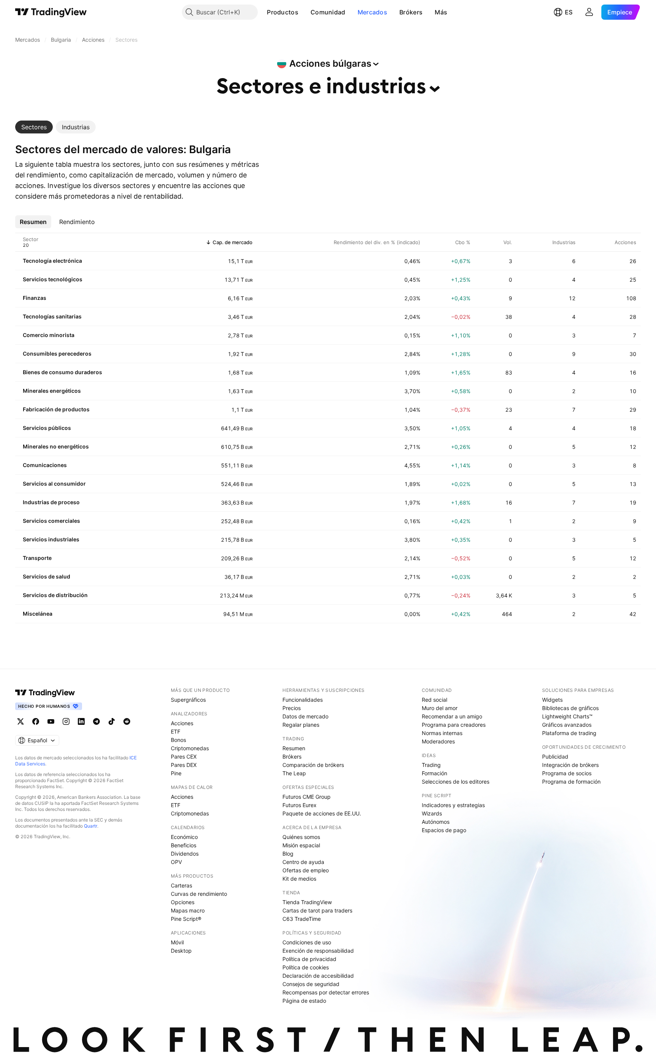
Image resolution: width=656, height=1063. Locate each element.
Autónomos (435, 821)
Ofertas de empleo (305, 870)
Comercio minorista (48, 335)
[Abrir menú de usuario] (589, 12)
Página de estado (304, 1000)
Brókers (411, 12)
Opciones (182, 902)
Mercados (372, 12)
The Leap (294, 773)
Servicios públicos (47, 428)
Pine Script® (186, 919)
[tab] (34, 127)
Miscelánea (37, 613)
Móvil (177, 942)
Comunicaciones (45, 465)
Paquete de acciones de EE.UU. (321, 813)
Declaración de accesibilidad (318, 975)
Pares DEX (184, 765)
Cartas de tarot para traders (317, 910)
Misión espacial (301, 845)
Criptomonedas (190, 748)
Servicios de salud (46, 576)
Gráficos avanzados (566, 724)
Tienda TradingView (307, 902)
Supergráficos (188, 699)
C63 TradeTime (301, 919)
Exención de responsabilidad (318, 950)
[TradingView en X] (20, 721)
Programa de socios (566, 773)
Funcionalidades (302, 699)
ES (568, 12)
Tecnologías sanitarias (52, 316)
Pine (176, 773)
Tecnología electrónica (52, 260)
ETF (175, 731)
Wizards (432, 813)
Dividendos (185, 853)
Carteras (181, 885)
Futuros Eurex (299, 805)
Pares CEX (184, 756)
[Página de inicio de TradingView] (51, 12)
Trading (431, 765)
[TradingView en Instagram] (66, 721)
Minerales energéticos (52, 390)
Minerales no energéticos (56, 446)
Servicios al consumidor (54, 483)
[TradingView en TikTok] (111, 721)
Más (441, 12)
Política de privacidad (309, 959)
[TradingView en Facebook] (35, 721)
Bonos (178, 740)
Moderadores (438, 741)
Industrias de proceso (51, 502)
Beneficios (183, 845)
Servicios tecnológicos (52, 279)
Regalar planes (300, 724)
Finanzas (34, 298)
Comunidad (328, 12)
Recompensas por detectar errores (325, 992)
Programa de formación (571, 781)
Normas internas (442, 733)
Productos (282, 12)
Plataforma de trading (569, 733)
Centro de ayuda (303, 862)
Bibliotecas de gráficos (570, 708)
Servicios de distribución (55, 595)
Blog (287, 853)
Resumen (293, 748)
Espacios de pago (444, 830)
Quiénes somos (301, 837)
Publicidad (555, 756)
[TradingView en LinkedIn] (81, 721)
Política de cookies (305, 967)
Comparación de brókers (313, 765)
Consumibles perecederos (57, 353)
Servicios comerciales (51, 520)
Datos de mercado (305, 716)
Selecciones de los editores (455, 781)
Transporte (37, 558)
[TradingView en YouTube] (51, 721)
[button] (304, 12)
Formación (434, 773)
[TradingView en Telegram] (96, 721)
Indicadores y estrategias (453, 805)
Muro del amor (439, 708)
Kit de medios (299, 878)
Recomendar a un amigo (452, 716)
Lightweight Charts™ (567, 716)
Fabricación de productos (56, 409)
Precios (291, 708)
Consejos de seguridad (310, 984)
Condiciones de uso (306, 942)
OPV (176, 862)
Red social (434, 699)
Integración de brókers (570, 765)
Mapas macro (188, 910)
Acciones (182, 723)
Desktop (181, 950)
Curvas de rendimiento (199, 894)
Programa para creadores (454, 724)
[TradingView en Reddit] (126, 721)
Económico (184, 837)
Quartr (90, 826)
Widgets (552, 699)
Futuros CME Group (306, 796)
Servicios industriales (51, 539)
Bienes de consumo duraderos (62, 372)
